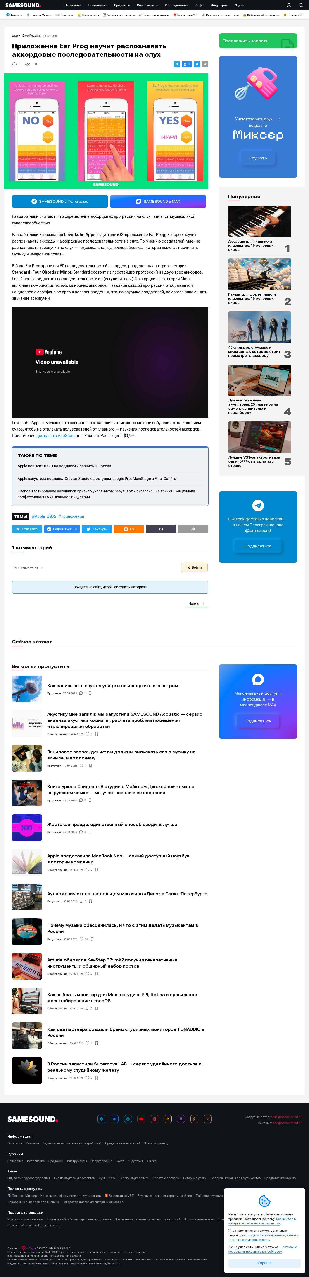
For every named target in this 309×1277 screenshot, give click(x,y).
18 (86, 939)
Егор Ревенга (31, 35)
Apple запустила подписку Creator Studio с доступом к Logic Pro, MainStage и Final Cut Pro (97, 478)
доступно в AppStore (55, 435)
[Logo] (23, 5)
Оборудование (57, 734)
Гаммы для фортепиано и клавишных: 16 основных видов (252, 298)
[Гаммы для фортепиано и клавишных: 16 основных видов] (259, 274)
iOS (53, 516)
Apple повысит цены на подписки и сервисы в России (64, 466)
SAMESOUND (45, 1248)
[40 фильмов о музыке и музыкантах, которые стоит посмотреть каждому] (259, 327)
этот (137, 1252)
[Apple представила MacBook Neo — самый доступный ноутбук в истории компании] (27, 862)
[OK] (194, 1119)
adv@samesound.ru (287, 1123)
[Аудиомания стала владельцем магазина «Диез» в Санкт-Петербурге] (27, 897)
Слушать (258, 158)
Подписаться (258, 546)
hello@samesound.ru (286, 1117)
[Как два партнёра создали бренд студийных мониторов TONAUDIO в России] (27, 1035)
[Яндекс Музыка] (168, 1119)
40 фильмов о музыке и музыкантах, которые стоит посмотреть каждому (254, 351)
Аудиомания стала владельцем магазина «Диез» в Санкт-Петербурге (127, 893)
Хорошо (265, 1263)
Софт (16, 35)
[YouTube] (141, 1119)
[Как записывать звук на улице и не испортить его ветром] (27, 689)
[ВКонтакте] (115, 1119)
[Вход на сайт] (290, 5)
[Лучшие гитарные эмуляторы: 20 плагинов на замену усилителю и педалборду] (259, 380)
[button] (177, 64)
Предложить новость (246, 41)
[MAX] (128, 1119)
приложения (72, 516)
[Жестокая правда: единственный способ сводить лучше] (27, 827)
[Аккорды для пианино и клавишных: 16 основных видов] (259, 221)
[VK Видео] (154, 1119)
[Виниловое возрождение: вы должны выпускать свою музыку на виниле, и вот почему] (27, 758)
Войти (196, 567)
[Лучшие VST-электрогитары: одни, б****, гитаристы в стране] (259, 437)
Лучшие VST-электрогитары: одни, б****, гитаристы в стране (255, 461)
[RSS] (208, 1119)
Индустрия (54, 765)
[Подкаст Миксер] (181, 1119)
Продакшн (54, 693)
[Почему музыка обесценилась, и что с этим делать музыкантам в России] (27, 931)
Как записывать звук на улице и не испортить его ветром (112, 685)
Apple (40, 516)
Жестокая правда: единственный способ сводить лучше (112, 824)
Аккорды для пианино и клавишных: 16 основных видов (250, 245)
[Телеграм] (101, 1119)
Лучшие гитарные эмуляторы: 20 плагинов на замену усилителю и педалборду (253, 406)
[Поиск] (299, 5)
